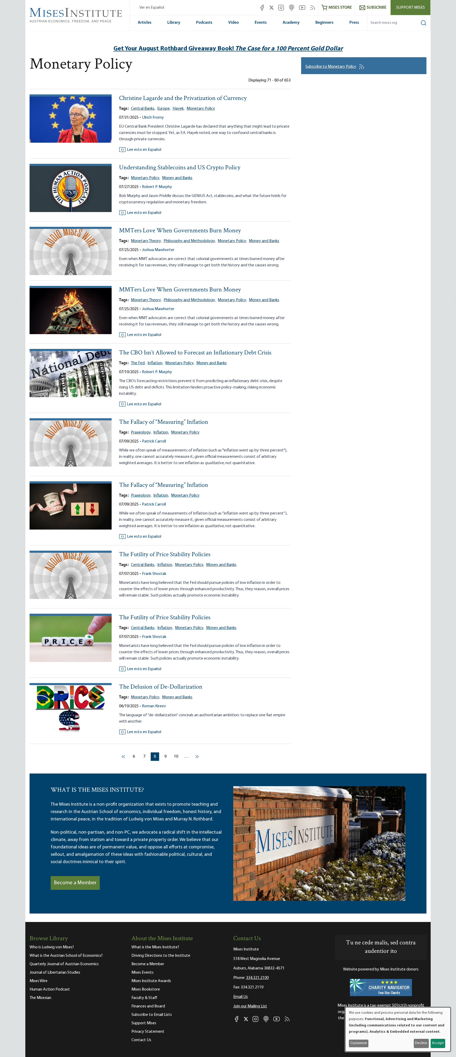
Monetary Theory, (146, 241)
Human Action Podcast (50, 989)
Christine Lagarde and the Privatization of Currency (183, 98)
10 (177, 756)
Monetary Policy (201, 109)
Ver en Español (151, 8)
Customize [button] (358, 1043)
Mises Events (142, 972)
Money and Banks (177, 178)
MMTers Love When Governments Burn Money (180, 231)
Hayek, (178, 109)
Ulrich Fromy (153, 118)
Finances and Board (148, 1006)
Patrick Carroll (154, 441)
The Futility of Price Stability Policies (164, 554)
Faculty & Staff (144, 998)
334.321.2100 (257, 978)
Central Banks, (143, 109)
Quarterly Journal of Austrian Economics (64, 964)
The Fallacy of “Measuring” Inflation (163, 422)
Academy (291, 23)
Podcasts (204, 23)
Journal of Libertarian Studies (55, 972)
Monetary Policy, (145, 178)
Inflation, (155, 363)
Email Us (240, 997)
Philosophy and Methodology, (190, 241)
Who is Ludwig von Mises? (52, 947)
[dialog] (398, 1029)
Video (233, 23)
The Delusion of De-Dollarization (160, 687)
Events (261, 23)
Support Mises (410, 8)
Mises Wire (39, 981)
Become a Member (75, 883)
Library (173, 23)
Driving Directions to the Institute (160, 956)
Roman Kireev (154, 706)
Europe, (163, 109)
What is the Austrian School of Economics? (66, 956)
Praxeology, (141, 432)
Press (354, 23)
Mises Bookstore (145, 989)
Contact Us (141, 1040)
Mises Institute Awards (151, 981)
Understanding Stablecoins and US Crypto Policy (179, 167)
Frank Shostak (154, 574)
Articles (144, 23)
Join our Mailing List (250, 1006)
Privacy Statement (147, 1032)
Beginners (324, 23)
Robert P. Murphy (157, 187)
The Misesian (40, 998)
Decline (421, 1043)
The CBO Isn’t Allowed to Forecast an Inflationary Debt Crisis (195, 353)
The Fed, (138, 363)
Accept (438, 1043)
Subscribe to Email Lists (151, 1015)
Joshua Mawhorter (158, 250)
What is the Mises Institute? (155, 947)
